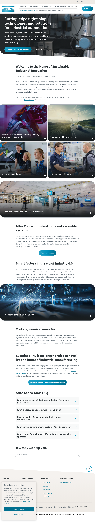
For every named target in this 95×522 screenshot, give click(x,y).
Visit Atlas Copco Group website (73, 514)
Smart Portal (67, 482)
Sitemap (71, 507)
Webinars (46, 490)
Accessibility (62, 507)
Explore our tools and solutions (18, 49)
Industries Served (46, 7)
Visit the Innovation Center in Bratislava (47, 199)
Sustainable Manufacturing (64, 7)
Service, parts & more (71, 160)
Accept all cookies (19, 509)
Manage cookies (50, 507)
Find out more (29, 100)
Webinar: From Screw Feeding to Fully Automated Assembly (23, 123)
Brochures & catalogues (47, 494)
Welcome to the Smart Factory (47, 302)
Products (23, 7)
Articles (46, 486)
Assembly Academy (23, 160)
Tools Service (33, 7)
